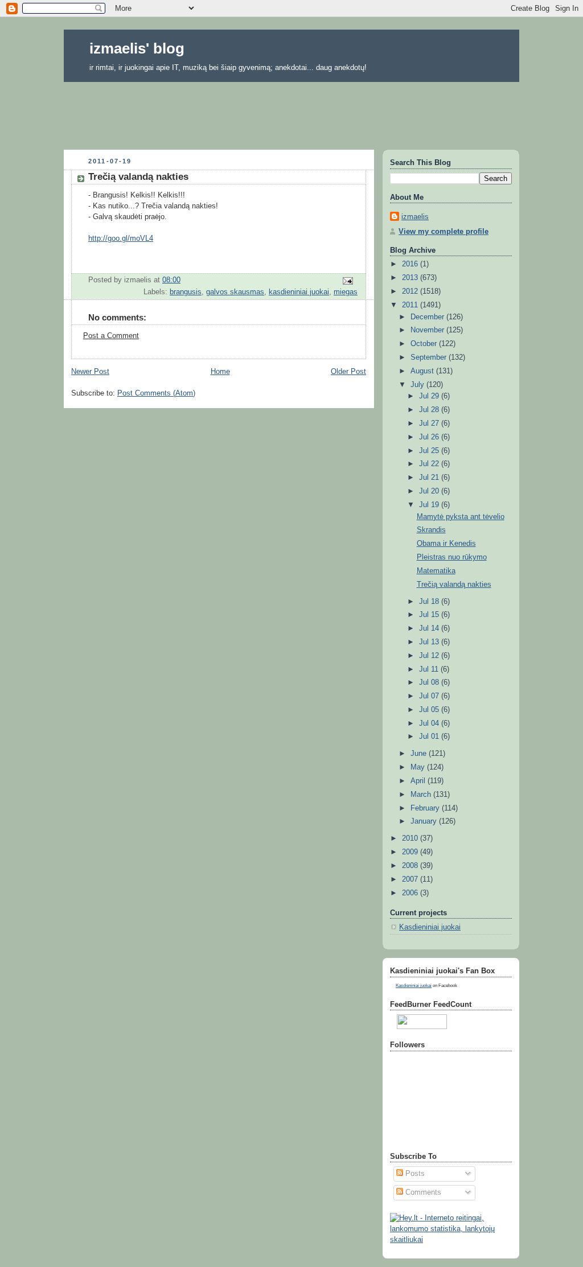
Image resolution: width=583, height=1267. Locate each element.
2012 (411, 291)
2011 (411, 305)
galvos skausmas (235, 292)
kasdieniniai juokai (299, 292)
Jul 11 (430, 669)
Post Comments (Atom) (156, 393)
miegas (346, 292)
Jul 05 (430, 710)
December (428, 317)
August (423, 371)
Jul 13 (430, 642)
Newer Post (90, 372)
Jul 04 (430, 723)
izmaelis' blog (136, 48)
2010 (411, 838)
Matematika (436, 571)
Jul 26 (430, 437)
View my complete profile (443, 232)
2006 (411, 893)
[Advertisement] (291, 112)
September (429, 357)
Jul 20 (430, 491)
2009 (411, 852)
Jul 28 (430, 410)
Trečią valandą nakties (454, 585)
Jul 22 (430, 464)
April (419, 781)
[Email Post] (347, 281)
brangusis (186, 292)
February (426, 808)
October (424, 344)
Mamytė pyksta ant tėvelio (460, 517)
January (424, 821)
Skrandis (431, 530)
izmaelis (415, 217)
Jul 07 (430, 696)
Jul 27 (430, 423)
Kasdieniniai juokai (430, 927)
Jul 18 (430, 602)
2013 (411, 278)
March (421, 795)
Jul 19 (430, 505)
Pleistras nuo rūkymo (452, 557)
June (419, 754)
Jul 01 (430, 737)
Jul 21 (430, 478)
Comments (422, 1192)
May (418, 767)
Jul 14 (430, 628)
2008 (411, 866)
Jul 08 (430, 682)
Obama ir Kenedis (446, 544)
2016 (411, 264)
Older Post (348, 372)
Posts (414, 1174)
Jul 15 (430, 615)
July (418, 385)
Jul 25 (430, 451)
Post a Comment (111, 336)
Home (220, 372)
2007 (411, 879)
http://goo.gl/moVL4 (120, 238)
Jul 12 (430, 656)
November (428, 330)
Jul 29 (430, 396)
